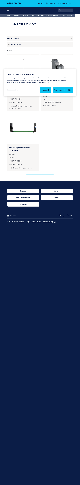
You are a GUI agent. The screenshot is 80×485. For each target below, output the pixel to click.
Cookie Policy (33, 82)
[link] (40, 3)
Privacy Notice (43, 82)
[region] (40, 82)
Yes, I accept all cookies (62, 90)
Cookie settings (12, 90)
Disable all (45, 90)
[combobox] (65, 10)
